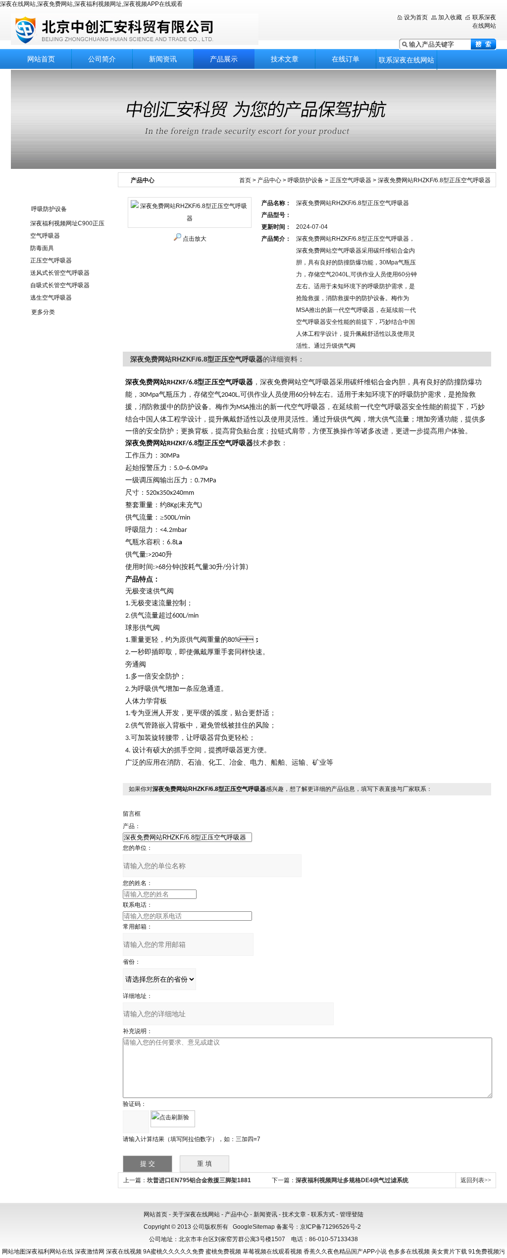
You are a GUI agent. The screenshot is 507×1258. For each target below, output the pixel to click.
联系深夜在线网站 (406, 60)
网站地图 (14, 1251)
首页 (245, 180)
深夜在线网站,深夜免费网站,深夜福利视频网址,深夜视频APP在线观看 (91, 3)
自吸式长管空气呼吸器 (60, 285)
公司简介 (102, 59)
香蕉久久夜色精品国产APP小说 (345, 1251)
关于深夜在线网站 (196, 1214)
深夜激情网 (89, 1251)
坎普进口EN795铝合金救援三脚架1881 (199, 1180)
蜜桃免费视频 (223, 1251)
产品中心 (269, 180)
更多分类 (43, 312)
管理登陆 (351, 1214)
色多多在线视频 (409, 1251)
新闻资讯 (163, 59)
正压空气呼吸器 (51, 260)
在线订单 (345, 59)
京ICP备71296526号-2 (330, 1226)
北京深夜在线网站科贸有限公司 (134, 29)
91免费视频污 (486, 1251)
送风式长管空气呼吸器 (60, 272)
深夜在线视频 (124, 1251)
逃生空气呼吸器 (51, 297)
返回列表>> (475, 1180)
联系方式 (323, 1214)
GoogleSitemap (254, 1226)
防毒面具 (42, 248)
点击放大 (194, 238)
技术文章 (285, 59)
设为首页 (416, 17)
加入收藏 (450, 17)
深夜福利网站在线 (49, 1251)
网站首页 (41, 59)
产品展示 (224, 59)
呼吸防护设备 (49, 209)
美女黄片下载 (449, 1251)
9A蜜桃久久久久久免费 (173, 1251)
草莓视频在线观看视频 (272, 1251)
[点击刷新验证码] (173, 1118)
